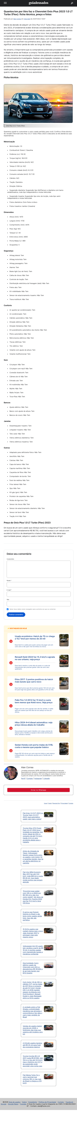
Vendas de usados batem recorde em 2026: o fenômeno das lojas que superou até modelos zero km (33, 1030)
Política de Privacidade (47, 1102)
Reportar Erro (56, 803)
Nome (9, 580)
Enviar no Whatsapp (38, 790)
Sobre (50, 803)
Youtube (23, 1104)
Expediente (32, 1102)
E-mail (9, 590)
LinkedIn (46, 778)
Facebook (69, 1102)
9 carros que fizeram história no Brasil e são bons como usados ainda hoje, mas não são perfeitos (32, 916)
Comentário (10, 559)
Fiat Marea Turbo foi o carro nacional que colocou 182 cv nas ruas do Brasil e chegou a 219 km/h (32, 1079)
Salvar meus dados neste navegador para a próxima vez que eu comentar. (33, 609)
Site (8, 599)
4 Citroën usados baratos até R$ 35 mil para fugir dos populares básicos (32, 1045)
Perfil (23, 778)
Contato (30, 778)
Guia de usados (14, 1102)
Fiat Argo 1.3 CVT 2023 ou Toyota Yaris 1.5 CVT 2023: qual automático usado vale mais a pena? (33, 816)
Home (45, 803)
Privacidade (64, 803)
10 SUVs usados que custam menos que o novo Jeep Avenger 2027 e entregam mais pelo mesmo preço (33, 933)
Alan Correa (17, 19)
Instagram (38, 778)
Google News (13, 1104)
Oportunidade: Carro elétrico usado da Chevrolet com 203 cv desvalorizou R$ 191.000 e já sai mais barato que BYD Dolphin (33, 968)
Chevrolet (27, 19)
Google (3, 1104)
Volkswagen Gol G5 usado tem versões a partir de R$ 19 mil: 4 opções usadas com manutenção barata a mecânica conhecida (33, 950)
